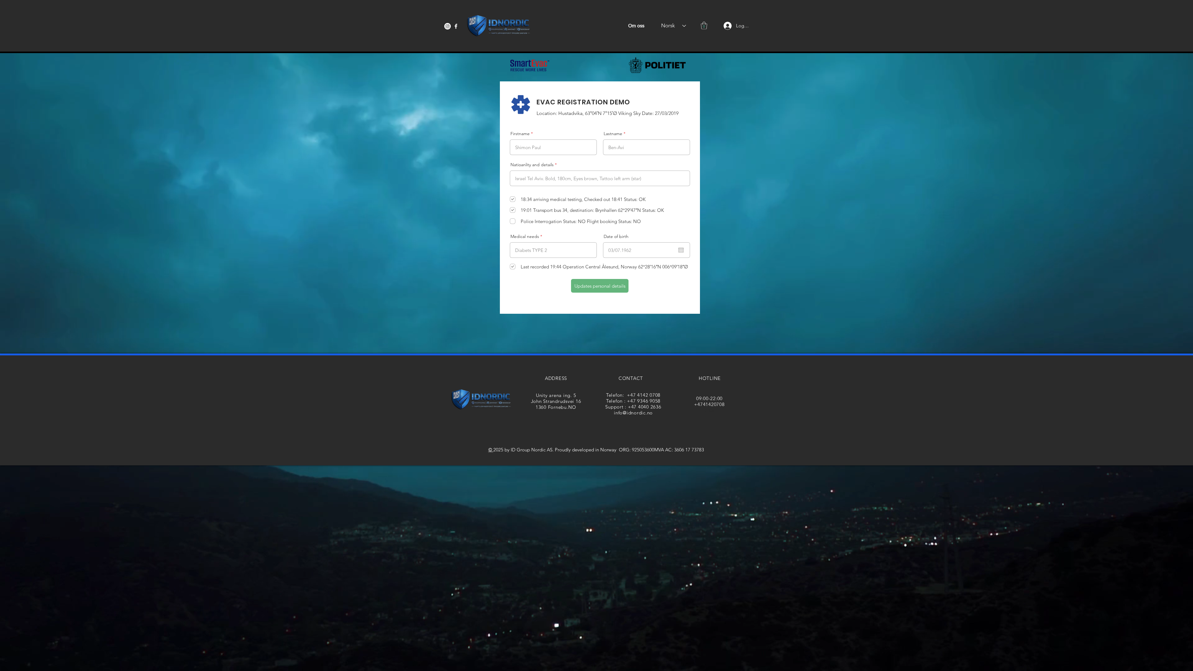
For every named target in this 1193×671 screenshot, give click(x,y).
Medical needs (524, 236)
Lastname (613, 133)
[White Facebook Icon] (456, 26)
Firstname (520, 133)
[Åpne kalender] (681, 250)
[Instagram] (447, 26)
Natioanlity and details (532, 164)
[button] (704, 25)
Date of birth (616, 236)
